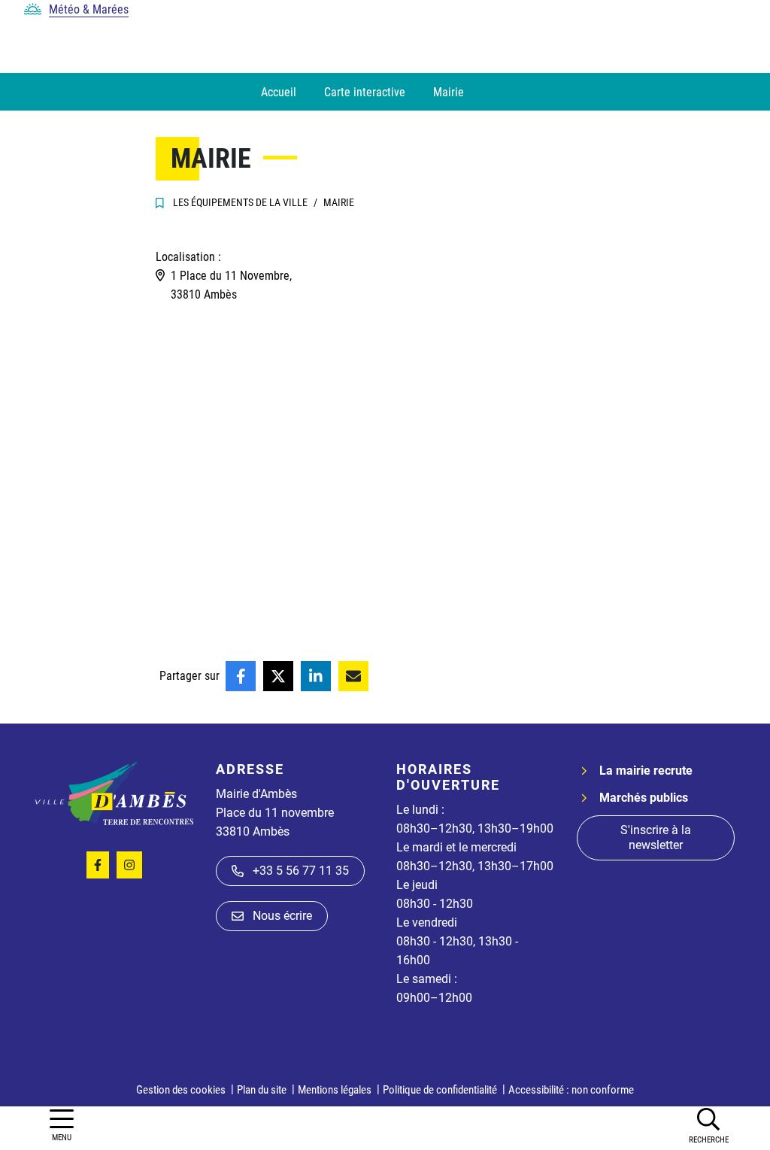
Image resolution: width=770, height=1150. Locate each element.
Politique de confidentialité (440, 1090)
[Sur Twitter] (278, 676)
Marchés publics (643, 797)
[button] (708, 1125)
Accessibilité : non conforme (571, 1090)
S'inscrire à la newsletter (655, 837)
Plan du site (261, 1090)
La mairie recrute (646, 770)
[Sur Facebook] (241, 676)
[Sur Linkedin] (316, 676)
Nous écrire (282, 916)
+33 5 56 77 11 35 (301, 870)
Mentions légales (334, 1090)
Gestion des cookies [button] (181, 1090)
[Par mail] (353, 676)
